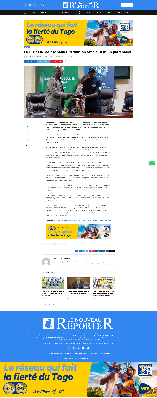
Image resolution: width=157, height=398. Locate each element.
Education (98, 13)
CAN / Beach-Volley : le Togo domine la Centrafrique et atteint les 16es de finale (103, 294)
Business (55, 13)
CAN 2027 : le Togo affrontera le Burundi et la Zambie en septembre (53, 294)
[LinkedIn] (27, 136)
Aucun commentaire (57, 56)
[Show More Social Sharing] (65, 61)
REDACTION (127, 5)
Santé (88, 13)
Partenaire (93, 353)
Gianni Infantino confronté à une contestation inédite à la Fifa (78, 294)
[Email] (27, 145)
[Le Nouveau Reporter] (81, 5)
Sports (119, 13)
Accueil (34, 13)
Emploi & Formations (78, 13)
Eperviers (45, 244)
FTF (59, 244)
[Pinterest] (27, 141)
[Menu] (25, 13)
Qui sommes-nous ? (55, 353)
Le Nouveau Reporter (36, 56)
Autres (128, 13)
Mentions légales (80, 353)
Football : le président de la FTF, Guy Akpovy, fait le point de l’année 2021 (82, 220)
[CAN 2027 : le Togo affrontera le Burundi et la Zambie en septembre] (53, 283)
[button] (152, 163)
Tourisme (66, 13)
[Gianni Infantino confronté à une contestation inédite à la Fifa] (78, 283)
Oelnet (92, 358)
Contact (68, 353)
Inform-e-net (104, 353)
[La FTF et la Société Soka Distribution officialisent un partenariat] (78, 92)
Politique (44, 13)
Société (109, 13)
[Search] (136, 13)
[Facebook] (27, 127)
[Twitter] (27, 131)
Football (53, 244)
